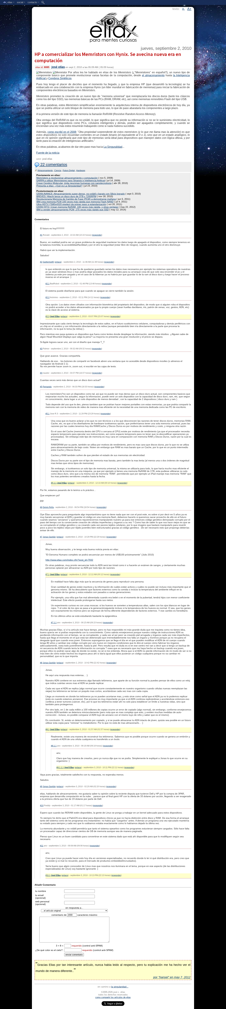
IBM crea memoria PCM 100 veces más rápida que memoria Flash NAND (74, 201)
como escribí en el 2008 (61, 132)
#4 (41, 373)
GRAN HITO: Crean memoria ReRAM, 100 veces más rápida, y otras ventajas (77, 207)
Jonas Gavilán (49, 537)
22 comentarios (53, 164)
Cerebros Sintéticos (59, 78)
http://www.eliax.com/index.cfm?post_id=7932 (69, 560)
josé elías (58, 67)
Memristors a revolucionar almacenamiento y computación (67, 177)
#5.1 (47, 414)
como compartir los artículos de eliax (113, 997)
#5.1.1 (54, 483)
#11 (41, 846)
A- (183, 9)
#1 (41, 235)
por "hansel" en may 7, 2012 (171, 977)
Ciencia (57, 170)
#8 (41, 663)
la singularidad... (119, 986)
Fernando (47, 387)
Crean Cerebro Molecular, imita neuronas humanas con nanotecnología (74, 183)
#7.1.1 (54, 622)
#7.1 (47, 574)
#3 (41, 349)
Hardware (80, 170)
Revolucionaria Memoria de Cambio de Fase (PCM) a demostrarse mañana (76, 199)
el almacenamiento (153, 75)
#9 (41, 786)
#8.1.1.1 (60, 767)
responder (97, 235)
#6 (41, 507)
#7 (41, 537)
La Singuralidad (113, 146)
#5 (41, 387)
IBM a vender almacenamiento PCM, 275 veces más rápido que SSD (72, 209)
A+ (189, 9)
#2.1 (47, 284)
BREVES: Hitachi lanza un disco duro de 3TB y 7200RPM (66, 196)
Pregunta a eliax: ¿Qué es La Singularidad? (59, 185)
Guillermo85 (48, 262)
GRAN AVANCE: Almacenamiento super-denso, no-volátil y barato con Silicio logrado (80, 193)
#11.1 (47, 875)
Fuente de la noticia (47, 152)
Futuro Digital (69, 170)
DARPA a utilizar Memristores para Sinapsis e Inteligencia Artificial (70, 180)
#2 (41, 262)
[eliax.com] (113, 26)
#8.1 (47, 729)
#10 (42, 805)
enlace (58, 262)
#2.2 (47, 297)
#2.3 (47, 316)
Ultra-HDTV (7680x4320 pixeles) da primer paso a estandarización (71, 204)
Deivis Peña (48, 507)
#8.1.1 (54, 746)
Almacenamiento (45, 170)
